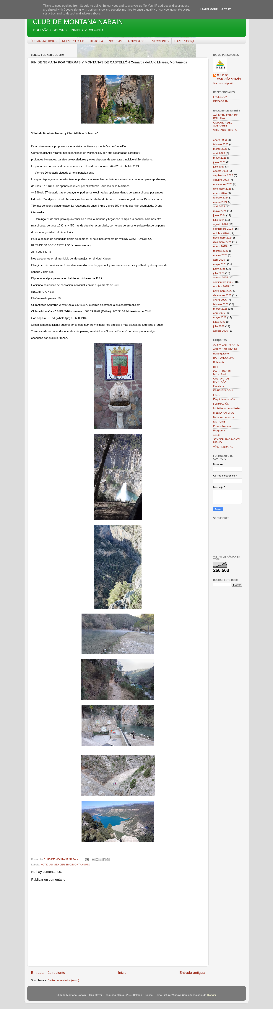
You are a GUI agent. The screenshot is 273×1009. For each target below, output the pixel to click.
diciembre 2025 (222, 295)
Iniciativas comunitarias (226, 408)
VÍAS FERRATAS (223, 447)
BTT (215, 366)
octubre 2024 (221, 233)
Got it (226, 9)
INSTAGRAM (220, 101)
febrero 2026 (220, 304)
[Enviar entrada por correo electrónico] (87, 859)
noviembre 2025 (222, 291)
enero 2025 (220, 246)
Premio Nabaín (222, 426)
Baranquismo (221, 353)
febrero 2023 (220, 144)
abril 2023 (219, 153)
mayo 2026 (219, 317)
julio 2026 (219, 326)
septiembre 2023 (223, 175)
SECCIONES (160, 41)
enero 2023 (220, 140)
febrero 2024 (220, 197)
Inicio (122, 973)
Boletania (218, 362)
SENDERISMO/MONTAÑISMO (72, 864)
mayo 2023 (219, 157)
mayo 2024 (219, 211)
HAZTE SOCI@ (184, 41)
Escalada (218, 386)
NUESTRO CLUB (73, 41)
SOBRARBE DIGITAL (225, 130)
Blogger (211, 995)
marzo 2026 (220, 308)
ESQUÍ (217, 395)
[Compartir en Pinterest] (108, 859)
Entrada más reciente (48, 973)
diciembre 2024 (222, 242)
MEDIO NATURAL (223, 412)
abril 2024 (219, 206)
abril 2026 (219, 313)
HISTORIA (96, 41)
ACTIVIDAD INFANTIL (226, 344)
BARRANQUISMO (223, 357)
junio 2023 (219, 162)
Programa (219, 430)
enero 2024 (220, 193)
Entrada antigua (192, 973)
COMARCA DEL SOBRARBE (222, 124)
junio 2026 (219, 322)
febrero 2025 (220, 250)
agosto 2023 (220, 171)
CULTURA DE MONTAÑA (221, 380)
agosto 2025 (220, 277)
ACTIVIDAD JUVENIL (225, 349)
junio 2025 (219, 268)
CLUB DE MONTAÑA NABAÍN (78, 22)
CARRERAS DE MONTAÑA (222, 373)
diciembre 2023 (222, 188)
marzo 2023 (220, 148)
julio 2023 (219, 166)
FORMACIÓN (221, 403)
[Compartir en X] (101, 859)
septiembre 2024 (223, 228)
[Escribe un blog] (97, 859)
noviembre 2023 (222, 184)
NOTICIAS (115, 41)
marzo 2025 (220, 255)
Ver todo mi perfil (223, 83)
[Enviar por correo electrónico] (93, 859)
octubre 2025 (221, 286)
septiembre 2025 (223, 282)
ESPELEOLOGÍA (223, 390)
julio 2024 (219, 219)
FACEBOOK (220, 97)
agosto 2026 (220, 330)
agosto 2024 (220, 224)
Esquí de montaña (224, 399)
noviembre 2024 (222, 237)
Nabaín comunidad (224, 417)
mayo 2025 (219, 264)
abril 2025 (219, 259)
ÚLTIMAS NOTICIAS (43, 41)
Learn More (209, 9)
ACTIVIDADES (137, 41)
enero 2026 (220, 299)
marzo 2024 (220, 202)
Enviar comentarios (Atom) (63, 980)
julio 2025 (219, 273)
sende (216, 435)
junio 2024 (219, 215)
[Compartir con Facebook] (104, 859)
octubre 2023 (221, 179)
